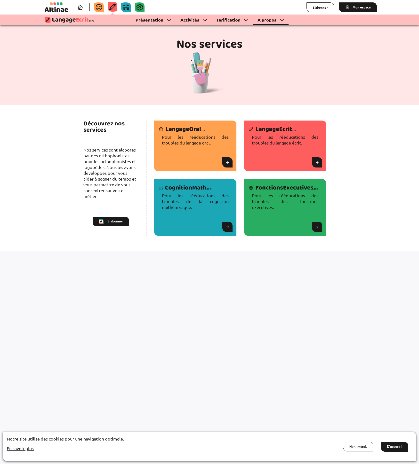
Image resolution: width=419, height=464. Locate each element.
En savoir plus (20, 448)
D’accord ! (394, 447)
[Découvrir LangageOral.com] (99, 7)
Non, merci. (358, 447)
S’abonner (320, 7)
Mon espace (361, 7)
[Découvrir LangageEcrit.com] (112, 7)
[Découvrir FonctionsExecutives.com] (140, 7)
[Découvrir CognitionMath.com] (126, 7)
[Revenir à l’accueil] (56, 7)
